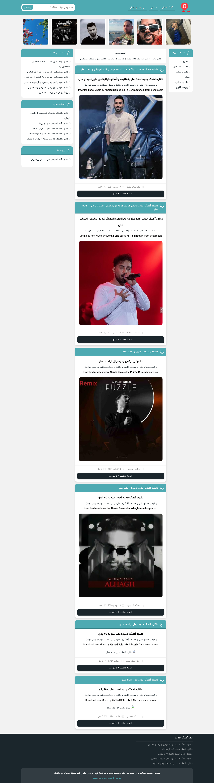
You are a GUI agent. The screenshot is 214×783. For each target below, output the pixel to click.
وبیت (95, 778)
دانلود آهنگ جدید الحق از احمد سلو (138, 488)
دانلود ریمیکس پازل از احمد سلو (140, 351)
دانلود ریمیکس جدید (130, 361)
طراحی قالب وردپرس (111, 778)
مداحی (153, 7)
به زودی (184, 61)
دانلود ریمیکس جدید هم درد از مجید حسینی (46, 82)
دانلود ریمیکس (133, 469)
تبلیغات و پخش (137, 7)
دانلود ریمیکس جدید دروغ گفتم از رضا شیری (46, 77)
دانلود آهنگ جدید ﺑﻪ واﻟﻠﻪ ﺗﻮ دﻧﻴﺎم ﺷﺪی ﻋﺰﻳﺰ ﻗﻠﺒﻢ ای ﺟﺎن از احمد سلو (119, 69)
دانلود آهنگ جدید (152, 79)
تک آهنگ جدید (133, 187)
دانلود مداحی (181, 82)
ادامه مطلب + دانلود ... (120, 193)
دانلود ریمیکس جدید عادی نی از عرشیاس (47, 72)
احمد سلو (120, 53)
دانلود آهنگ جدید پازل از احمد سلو (139, 624)
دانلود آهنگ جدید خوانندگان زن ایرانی (49, 159)
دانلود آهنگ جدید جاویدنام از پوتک (50, 128)
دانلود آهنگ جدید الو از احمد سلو (140, 680)
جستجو (27, 7)
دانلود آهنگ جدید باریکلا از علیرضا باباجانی (47, 133)
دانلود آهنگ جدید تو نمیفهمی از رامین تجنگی (170, 744)
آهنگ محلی (167, 7)
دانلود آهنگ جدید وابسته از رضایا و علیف (47, 138)
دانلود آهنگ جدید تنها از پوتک (53, 123)
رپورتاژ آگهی (182, 87)
